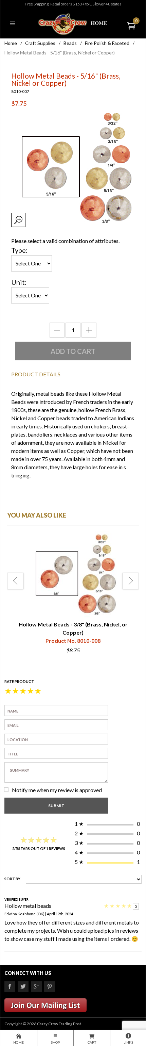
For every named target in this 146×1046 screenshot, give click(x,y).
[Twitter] (23, 986)
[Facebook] (9, 986)
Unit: (18, 282)
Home (10, 43)
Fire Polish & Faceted (107, 43)
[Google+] (36, 986)
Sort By (12, 879)
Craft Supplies (40, 43)
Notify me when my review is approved (57, 790)
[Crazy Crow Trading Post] (73, 23)
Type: (19, 250)
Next (131, 581)
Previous (15, 581)
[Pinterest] (49, 986)
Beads (70, 43)
